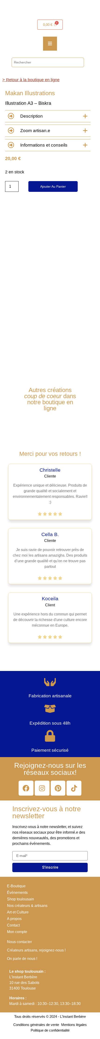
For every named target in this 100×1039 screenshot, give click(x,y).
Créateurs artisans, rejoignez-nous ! (36, 950)
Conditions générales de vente (36, 1025)
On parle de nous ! (22, 959)
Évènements (17, 893)
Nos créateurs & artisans (27, 906)
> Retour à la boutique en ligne (31, 79)
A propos (14, 919)
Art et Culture (18, 912)
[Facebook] (26, 788)
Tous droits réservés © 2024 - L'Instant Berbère (50, 1016)
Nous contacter (19, 942)
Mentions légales (74, 1025)
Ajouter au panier (53, 186)
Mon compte (17, 932)
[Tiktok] (74, 788)
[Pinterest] (58, 788)
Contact (13, 925)
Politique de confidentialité (50, 1030)
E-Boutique (16, 886)
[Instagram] (42, 788)
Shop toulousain (20, 899)
